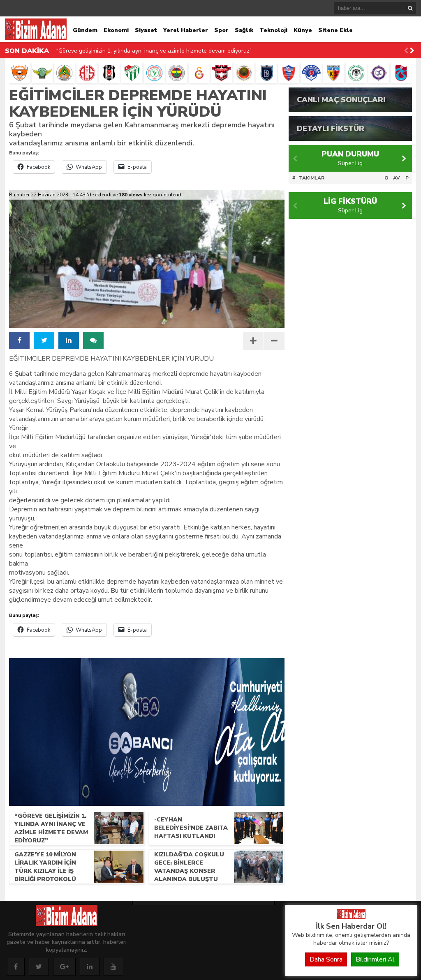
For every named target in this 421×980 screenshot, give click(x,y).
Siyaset (146, 30)
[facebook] (19, 340)
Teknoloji (273, 30)
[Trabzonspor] (401, 72)
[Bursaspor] (131, 72)
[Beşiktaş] (109, 72)
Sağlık (244, 30)
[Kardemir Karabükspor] (288, 72)
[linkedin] (68, 340)
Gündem (85, 30)
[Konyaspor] (356, 72)
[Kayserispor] (333, 72)
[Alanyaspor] (64, 72)
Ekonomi (116, 30)
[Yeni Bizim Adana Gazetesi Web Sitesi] (351, 916)
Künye (303, 30)
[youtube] (113, 967)
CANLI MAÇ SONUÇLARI (341, 100)
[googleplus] (64, 967)
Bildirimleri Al (375, 959)
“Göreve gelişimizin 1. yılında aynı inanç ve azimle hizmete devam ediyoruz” (154, 51)
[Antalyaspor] (86, 72)
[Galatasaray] (199, 72)
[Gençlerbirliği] (244, 72)
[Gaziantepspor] (221, 72)
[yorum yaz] (93, 340)
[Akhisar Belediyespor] (42, 72)
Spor (221, 30)
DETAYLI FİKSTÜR (330, 128)
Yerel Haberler (185, 30)
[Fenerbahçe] (176, 72)
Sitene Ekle (335, 30)
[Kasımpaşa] (311, 72)
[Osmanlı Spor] (378, 72)
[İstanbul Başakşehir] (266, 72)
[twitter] (44, 340)
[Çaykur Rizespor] (154, 72)
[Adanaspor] (19, 72)
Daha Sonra (326, 959)
